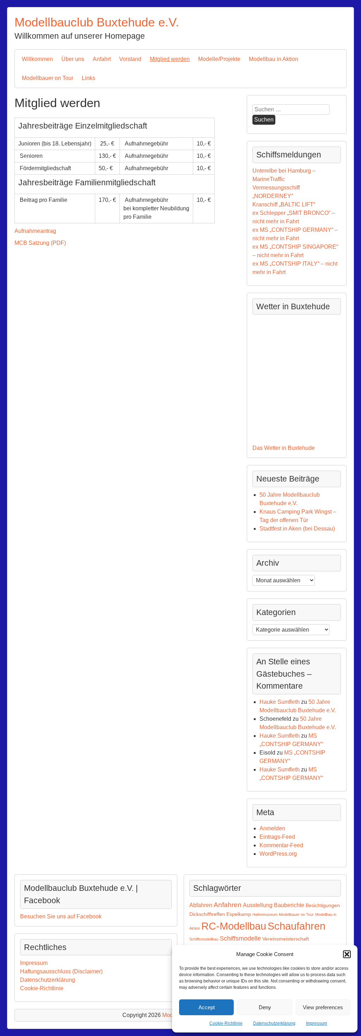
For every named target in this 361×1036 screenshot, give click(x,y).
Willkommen (37, 59)
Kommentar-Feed (281, 845)
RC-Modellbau (233, 926)
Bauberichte (289, 905)
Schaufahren (296, 926)
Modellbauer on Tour (47, 78)
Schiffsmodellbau (203, 939)
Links (88, 78)
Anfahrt (102, 59)
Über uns (72, 59)
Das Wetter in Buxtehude (283, 448)
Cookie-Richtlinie (226, 1023)
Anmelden (272, 828)
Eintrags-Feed (277, 837)
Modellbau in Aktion (273, 59)
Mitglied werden (170, 59)
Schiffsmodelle (240, 938)
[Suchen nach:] (291, 109)
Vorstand (130, 59)
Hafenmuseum (264, 914)
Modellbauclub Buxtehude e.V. (96, 22)
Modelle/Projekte (219, 59)
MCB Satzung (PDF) (40, 243)
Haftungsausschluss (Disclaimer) (61, 971)
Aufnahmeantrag (35, 231)
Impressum (316, 1023)
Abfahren (200, 905)
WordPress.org (278, 854)
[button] (346, 954)
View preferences (323, 1007)
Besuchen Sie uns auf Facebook (61, 916)
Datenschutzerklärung (274, 1023)
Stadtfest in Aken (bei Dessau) (297, 529)
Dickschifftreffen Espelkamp (220, 914)
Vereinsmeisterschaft (285, 939)
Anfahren (227, 904)
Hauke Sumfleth (279, 702)
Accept (206, 1007)
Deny (265, 1007)
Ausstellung (258, 905)
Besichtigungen (323, 905)
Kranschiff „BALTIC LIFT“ (283, 204)
